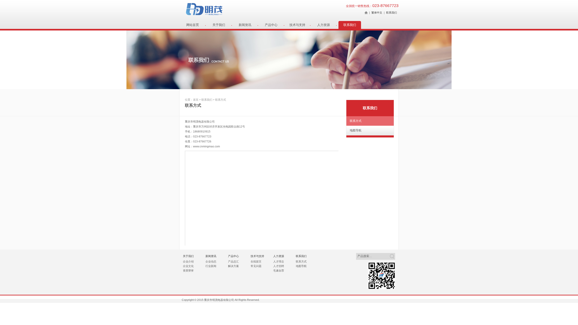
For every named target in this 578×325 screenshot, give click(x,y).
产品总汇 (233, 261)
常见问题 (256, 266)
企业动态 (210, 261)
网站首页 (192, 25)
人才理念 (278, 261)
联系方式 (355, 121)
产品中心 (271, 25)
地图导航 (355, 130)
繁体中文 (376, 12)
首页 (195, 99)
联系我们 (391, 12)
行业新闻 (210, 266)
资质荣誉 (188, 270)
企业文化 (188, 266)
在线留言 (256, 261)
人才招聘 (278, 266)
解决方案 (233, 266)
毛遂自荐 (278, 270)
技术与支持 (297, 25)
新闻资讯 (245, 25)
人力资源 (323, 25)
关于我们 (218, 25)
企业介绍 (188, 261)
